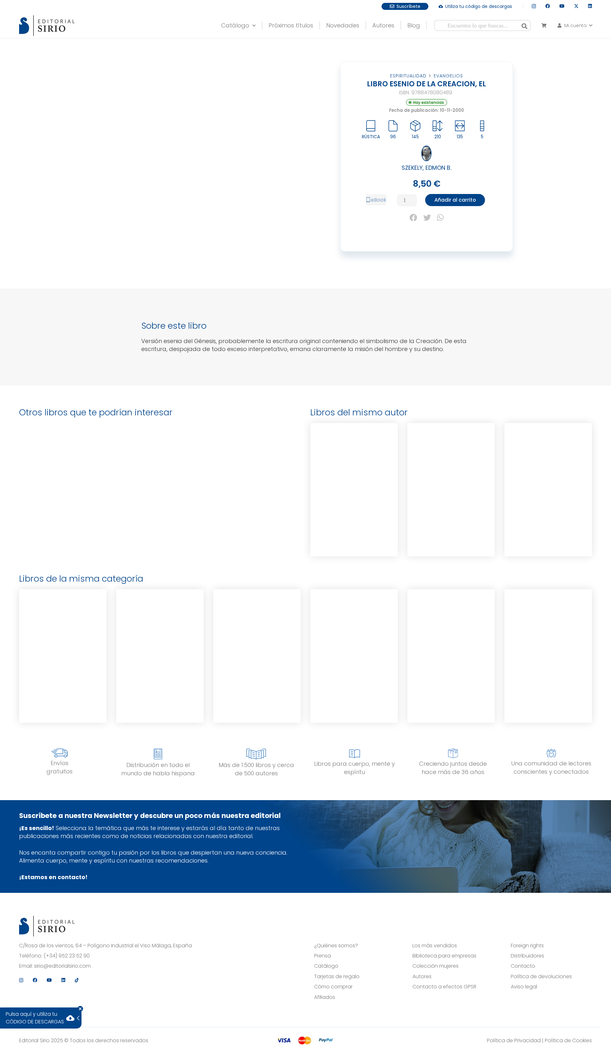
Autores (422, 976)
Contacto (523, 966)
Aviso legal (524, 986)
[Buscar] (524, 25)
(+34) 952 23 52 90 (67, 955)
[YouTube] (562, 6)
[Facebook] (547, 6)
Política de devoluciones (541, 976)
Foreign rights (527, 945)
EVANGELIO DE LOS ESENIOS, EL (354, 456)
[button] (252, 24)
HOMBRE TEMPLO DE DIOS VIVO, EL (160, 622)
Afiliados (324, 997)
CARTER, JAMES (451, 656)
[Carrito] (544, 25)
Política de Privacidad (514, 1040)
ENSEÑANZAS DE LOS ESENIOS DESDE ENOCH (548, 456)
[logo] (46, 25)
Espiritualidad (408, 76)
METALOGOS (256, 622)
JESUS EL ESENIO (450, 455)
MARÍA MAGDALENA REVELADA (63, 622)
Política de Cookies (568, 1040)
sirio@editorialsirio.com (62, 966)
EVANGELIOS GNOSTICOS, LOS (548, 627)
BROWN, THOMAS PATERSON (256, 659)
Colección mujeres (435, 966)
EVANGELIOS (448, 76)
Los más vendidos (434, 945)
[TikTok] (77, 980)
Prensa (322, 955)
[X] (576, 6)
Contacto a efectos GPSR (444, 986)
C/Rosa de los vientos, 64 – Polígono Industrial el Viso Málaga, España (105, 945)
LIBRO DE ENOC (354, 628)
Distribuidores (527, 955)
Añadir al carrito (455, 200)
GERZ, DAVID (548, 656)
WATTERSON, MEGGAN (63, 661)
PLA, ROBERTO (160, 661)
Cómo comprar (333, 986)
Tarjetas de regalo (337, 976)
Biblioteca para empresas (444, 955)
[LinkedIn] (590, 6)
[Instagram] (534, 6)
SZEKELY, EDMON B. (426, 168)
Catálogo (326, 966)
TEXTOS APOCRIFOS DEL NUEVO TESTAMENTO (451, 627)
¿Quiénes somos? (336, 945)
